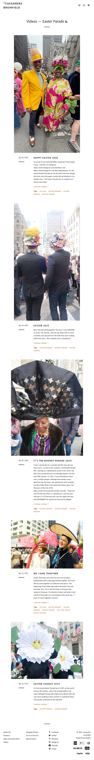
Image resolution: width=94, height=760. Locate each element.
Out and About (63, 610)
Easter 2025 (41, 326)
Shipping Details (32, 732)
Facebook (54, 732)
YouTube (54, 746)
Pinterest (54, 739)
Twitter (54, 736)
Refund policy (31, 739)
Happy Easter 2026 (46, 158)
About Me (7, 732)
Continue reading (40, 187)
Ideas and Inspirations (11, 739)
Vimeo (53, 749)
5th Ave (43, 191)
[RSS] (66, 22)
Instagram (55, 742)
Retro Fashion (40, 613)
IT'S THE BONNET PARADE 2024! (53, 461)
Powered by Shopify (83, 738)
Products (6, 736)
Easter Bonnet (54, 191)
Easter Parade (61, 348)
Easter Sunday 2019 (47, 684)
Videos (31, 22)
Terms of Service (32, 736)
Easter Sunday (48, 194)
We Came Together (46, 573)
